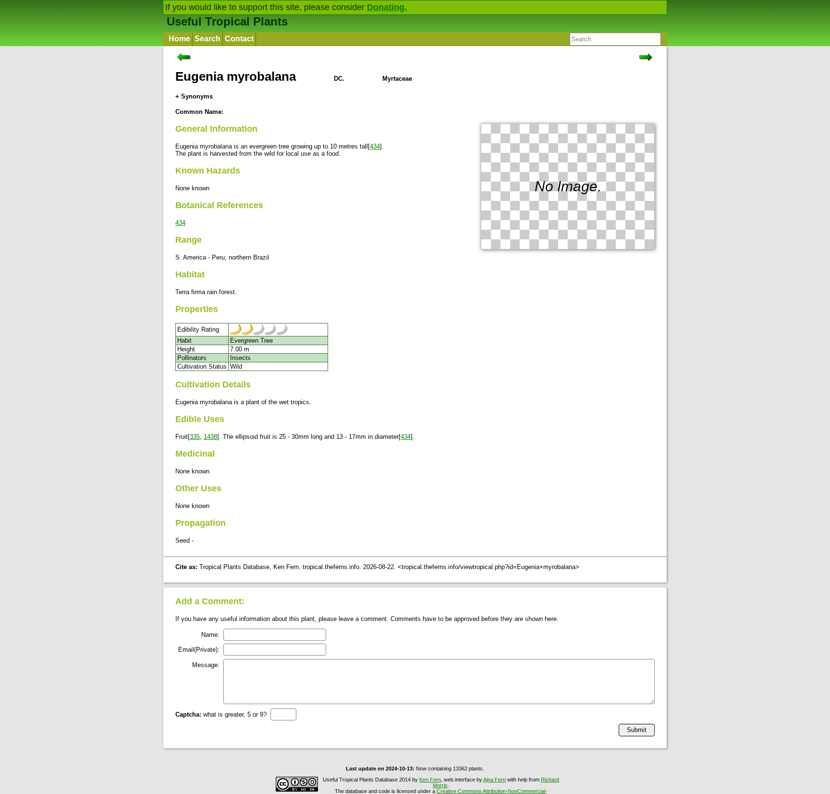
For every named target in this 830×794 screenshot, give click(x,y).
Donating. (387, 7)
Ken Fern (430, 779)
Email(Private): (199, 649)
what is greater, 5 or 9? (221, 714)
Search (207, 39)
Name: (210, 634)
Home (179, 39)
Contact (239, 39)
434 (375, 146)
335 (195, 436)
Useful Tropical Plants (227, 21)
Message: (206, 665)
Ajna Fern (494, 779)
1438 (210, 436)
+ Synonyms (194, 96)
